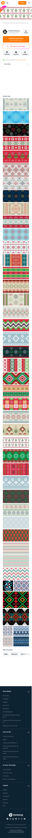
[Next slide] (25, 685)
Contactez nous (7, 804)
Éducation (6, 740)
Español (5, 824)
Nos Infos (6, 807)
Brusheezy (6, 727)
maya (6, 685)
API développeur (8, 743)
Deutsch (5, 831)
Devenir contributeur (9, 811)
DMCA (4, 771)
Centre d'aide (7, 801)
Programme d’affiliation (10, 774)
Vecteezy (5, 730)
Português (6, 828)
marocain (14, 685)
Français (5, 834)
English (5, 821)
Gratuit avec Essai (16, 39)
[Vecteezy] (3, 3)
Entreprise (6, 737)
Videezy (5, 733)
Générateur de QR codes (10, 757)
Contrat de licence (8, 768)
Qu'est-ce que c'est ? (21, 60)
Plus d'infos (7, 63)
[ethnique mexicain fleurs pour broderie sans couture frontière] (8, 585)
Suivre (26, 32)
